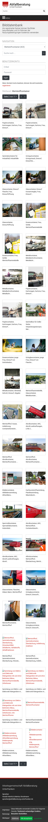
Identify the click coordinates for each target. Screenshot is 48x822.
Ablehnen (15, 818)
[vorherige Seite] (21, 96)
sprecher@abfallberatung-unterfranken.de (17, 799)
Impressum (6, 810)
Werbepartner (7, 818)
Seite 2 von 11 (9, 97)
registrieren (6, 85)
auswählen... (38, 818)
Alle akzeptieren (26, 818)
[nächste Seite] (25, 96)
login (6, 78)
